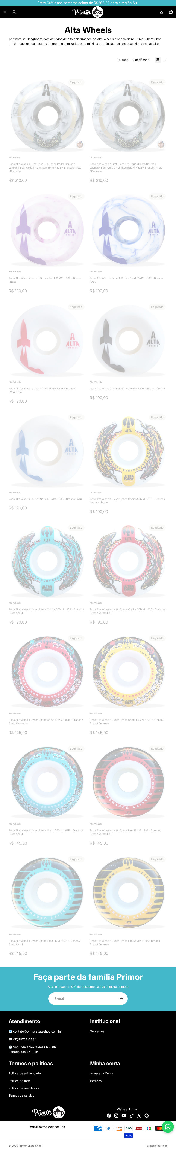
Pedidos (96, 1081)
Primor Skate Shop (29, 1145)
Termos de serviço (21, 1095)
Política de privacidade (25, 1073)
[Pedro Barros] (80, 144)
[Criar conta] (121, 998)
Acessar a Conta (101, 1073)
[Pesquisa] (14, 12)
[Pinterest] (146, 1115)
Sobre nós (97, 1031)
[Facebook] (108, 1115)
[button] (141, 59)
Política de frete (20, 1081)
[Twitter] (139, 1115)
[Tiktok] (131, 1115)
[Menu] (5, 12)
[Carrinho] (171, 12)
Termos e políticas (156, 1145)
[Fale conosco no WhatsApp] (168, 1127)
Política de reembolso (24, 1088)
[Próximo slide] (79, 116)
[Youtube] (123, 1115)
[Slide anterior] (15, 116)
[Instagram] (116, 1115)
